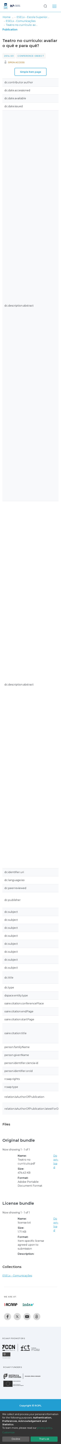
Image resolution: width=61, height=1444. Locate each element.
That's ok (44, 1438)
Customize (8, 1432)
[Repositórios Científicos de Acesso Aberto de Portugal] (11, 1305)
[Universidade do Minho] (6, 1358)
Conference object (31, 56)
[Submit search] (45, 6)
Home (7, 17)
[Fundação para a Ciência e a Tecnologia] (21, 1350)
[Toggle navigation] (54, 6)
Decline (16, 1438)
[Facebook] (7, 1316)
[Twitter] (17, 1316)
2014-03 (9, 56)
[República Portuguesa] (23, 1378)
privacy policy (44, 1427)
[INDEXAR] (28, 1305)
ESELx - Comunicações (20, 21)
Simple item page (30, 71)
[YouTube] (27, 1316)
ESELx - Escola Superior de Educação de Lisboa (33, 17)
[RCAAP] (36, 1316)
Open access (16, 62)
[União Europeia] (15, 1386)
